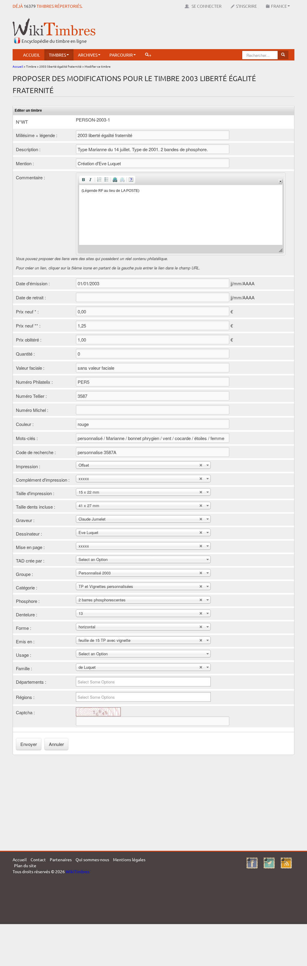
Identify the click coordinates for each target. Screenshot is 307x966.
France (279, 6)
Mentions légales (129, 859)
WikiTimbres (77, 871)
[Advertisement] (185, 31)
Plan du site (25, 865)
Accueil (31, 54)
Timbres (57, 54)
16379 (30, 6)
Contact (38, 859)
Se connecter (206, 6)
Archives (87, 54)
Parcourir (121, 54)
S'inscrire (246, 6)
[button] (83, 179)
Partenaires (61, 859)
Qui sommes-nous (92, 859)
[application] (181, 213)
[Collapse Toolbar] (280, 181)
